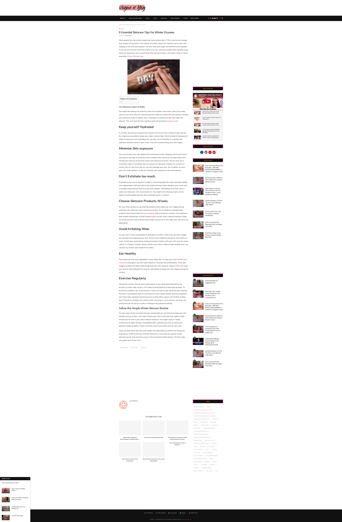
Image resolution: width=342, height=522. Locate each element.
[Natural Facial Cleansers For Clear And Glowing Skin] (154, 449)
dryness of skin (172, 121)
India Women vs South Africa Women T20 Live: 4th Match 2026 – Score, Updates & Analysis (213, 191)
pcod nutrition (198, 449)
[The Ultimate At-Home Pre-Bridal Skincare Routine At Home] (177, 427)
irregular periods (210, 440)
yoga (216, 471)
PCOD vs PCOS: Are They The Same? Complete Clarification (213, 213)
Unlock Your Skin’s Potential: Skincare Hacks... (20, 498)
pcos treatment (198, 455)
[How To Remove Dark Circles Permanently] (130, 449)
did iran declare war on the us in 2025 (205, 416)
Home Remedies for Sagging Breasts (211, 281)
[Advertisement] (190, 8)
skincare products (147, 213)
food (195, 422)
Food (155, 18)
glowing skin (124, 347)
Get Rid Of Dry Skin (17, 515)
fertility (215, 419)
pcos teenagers (207, 452)
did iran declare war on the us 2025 (204, 413)
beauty (209, 407)
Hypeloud (183, 519)
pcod (195, 446)
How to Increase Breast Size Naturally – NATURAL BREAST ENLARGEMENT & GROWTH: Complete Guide (214, 168)
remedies (206, 461)
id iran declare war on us (201, 431)
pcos (207, 449)
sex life (196, 465)
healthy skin (134, 347)
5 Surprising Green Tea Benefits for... (18, 507)
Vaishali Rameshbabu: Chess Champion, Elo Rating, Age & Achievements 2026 (212, 342)
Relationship (175, 18)
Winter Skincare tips (135, 56)
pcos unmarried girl (212, 455)
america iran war (199, 407)
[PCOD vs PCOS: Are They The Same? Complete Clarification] (198, 214)
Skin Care (121, 29)
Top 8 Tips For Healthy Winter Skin (153, 437)
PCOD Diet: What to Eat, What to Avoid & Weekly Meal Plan (213, 235)
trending (196, 468)
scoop (214, 461)
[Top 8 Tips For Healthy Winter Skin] (154, 427)
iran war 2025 (198, 440)
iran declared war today (201, 434)
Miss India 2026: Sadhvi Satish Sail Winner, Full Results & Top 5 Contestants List (212, 294)
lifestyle (214, 443)
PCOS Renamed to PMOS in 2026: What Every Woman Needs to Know (214, 180)
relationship (197, 461)
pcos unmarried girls (200, 458)
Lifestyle (164, 18)
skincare (143, 347)
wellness (209, 471)
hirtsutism (197, 428)
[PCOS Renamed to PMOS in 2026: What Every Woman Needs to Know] (198, 180)
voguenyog (128, 35)
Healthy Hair (204, 425)
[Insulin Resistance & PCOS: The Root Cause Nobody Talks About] (198, 203)
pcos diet (214, 449)
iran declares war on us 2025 (202, 437)
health (196, 425)
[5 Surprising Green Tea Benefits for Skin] (6, 508)
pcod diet (203, 446)
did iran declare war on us (202, 419)
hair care (213, 422)
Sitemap (189, 519)
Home (120, 24)
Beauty (122, 18)
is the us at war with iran (201, 443)
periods (211, 458)
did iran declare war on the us (203, 410)
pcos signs (197, 452)
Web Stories (195, 18)
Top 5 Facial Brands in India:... (10, 483)
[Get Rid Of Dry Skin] (6, 517)
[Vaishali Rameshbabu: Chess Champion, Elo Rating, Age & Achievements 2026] (198, 341)
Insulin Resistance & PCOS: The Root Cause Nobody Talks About (213, 203)
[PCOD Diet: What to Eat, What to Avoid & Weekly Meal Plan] (198, 235)
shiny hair (204, 465)
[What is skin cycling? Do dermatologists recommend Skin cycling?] (130, 427)
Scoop (185, 18)
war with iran (206, 468)
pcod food (212, 446)
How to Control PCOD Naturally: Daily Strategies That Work (213, 224)
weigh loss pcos (198, 471)
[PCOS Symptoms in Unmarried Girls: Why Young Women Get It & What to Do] (198, 329)
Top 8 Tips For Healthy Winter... (18, 489)
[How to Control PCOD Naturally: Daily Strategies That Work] (198, 224)
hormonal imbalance (209, 428)
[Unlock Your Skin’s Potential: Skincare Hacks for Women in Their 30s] (6, 499)
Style (147, 18)
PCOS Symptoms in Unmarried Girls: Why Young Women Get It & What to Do (212, 329)
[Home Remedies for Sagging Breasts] (198, 283)
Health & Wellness (135, 18)
